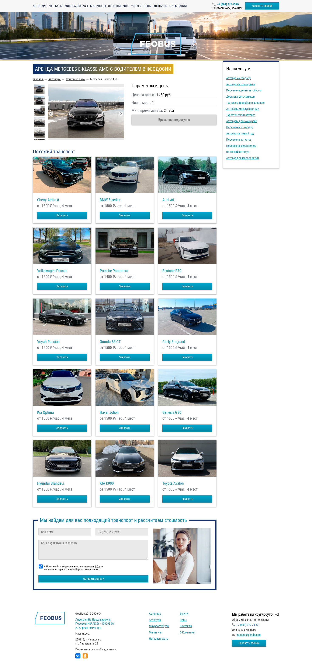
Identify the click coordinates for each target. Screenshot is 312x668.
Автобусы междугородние (242, 109)
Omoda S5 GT (110, 342)
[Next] (121, 114)
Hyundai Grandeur (50, 483)
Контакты (160, 6)
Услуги (136, 6)
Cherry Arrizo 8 (48, 200)
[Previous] (51, 114)
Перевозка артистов (239, 139)
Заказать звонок (262, 5)
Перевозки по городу (239, 127)
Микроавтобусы (76, 6)
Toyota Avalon (173, 483)
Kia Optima (45, 412)
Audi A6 (168, 200)
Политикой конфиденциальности (64, 566)
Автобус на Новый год (240, 133)
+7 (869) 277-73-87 (228, 4)
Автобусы (56, 6)
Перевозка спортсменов (241, 145)
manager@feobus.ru (248, 634)
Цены (147, 6)
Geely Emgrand (173, 342)
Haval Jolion (109, 412)
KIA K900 (107, 483)
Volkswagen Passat (52, 271)
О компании (178, 6)
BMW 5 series (110, 200)
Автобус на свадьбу (238, 78)
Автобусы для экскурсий (241, 121)
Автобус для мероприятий (242, 158)
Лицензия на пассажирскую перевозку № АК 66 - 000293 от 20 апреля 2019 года (94, 623)
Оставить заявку (93, 578)
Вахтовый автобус (237, 152)
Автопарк (39, 6)
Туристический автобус (240, 115)
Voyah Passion (48, 342)
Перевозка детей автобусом (243, 90)
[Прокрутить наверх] (13, 658)
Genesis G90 (171, 412)
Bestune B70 (171, 271)
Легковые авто (118, 6)
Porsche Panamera (114, 271)
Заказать (62, 215)
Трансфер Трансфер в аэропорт (245, 102)
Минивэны (98, 6)
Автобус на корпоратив (240, 84)
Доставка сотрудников (240, 96)
